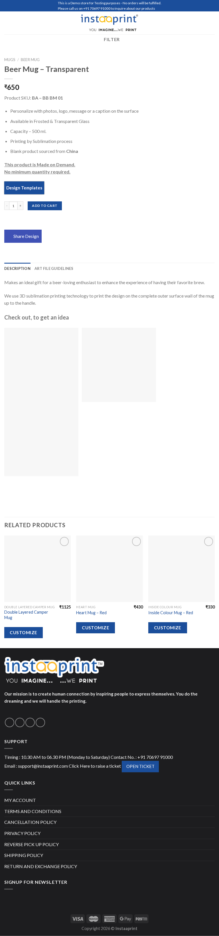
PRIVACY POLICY (22, 833)
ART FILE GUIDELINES (54, 268)
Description (17, 268)
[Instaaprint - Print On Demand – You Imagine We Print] (109, 23)
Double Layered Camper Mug (26, 615)
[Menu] (7, 23)
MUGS (9, 59)
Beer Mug (30, 59)
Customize (23, 632)
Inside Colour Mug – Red (170, 612)
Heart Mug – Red (91, 612)
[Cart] (212, 23)
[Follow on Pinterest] (30, 722)
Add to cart (44, 205)
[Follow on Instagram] (20, 722)
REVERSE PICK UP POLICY (31, 844)
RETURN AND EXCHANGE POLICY (40, 866)
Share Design (26, 236)
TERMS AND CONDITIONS (32, 811)
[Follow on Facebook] (9, 722)
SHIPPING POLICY (23, 855)
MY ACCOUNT (20, 800)
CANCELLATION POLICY (30, 822)
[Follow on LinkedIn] (40, 722)
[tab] (17, 268)
